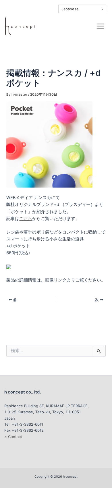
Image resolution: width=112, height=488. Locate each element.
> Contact (13, 436)
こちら (25, 218)
